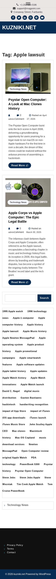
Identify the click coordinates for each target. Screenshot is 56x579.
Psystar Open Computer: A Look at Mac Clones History (27, 104)
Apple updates (38, 371)
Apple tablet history (14, 371)
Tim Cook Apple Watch (30, 484)
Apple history (35, 324)
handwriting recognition (34, 404)
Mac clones (18, 431)
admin (11, 119)
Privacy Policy (15, 545)
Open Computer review (35, 451)
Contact (11, 552)
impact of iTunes (40, 411)
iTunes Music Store (13, 424)
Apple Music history (35, 331)
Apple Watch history (14, 377)
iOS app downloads (13, 417)
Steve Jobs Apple (30, 477)
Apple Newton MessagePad (18, 338)
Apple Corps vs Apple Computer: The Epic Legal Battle (25, 217)
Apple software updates (30, 364)
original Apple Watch (14, 457)
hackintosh (8, 404)
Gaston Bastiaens (31, 397)
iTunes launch (38, 417)
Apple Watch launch (32, 384)
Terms (10, 548)
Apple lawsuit (10, 331)
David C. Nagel (11, 391)
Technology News (18, 89)
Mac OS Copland (25, 437)
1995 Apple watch (12, 311)
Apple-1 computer (23, 318)
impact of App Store (14, 411)
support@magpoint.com (28, 8)
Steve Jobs (8, 477)
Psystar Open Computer (29, 471)
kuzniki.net (19, 27)
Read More (18, 165)
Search (44, 298)
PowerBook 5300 (30, 464)
